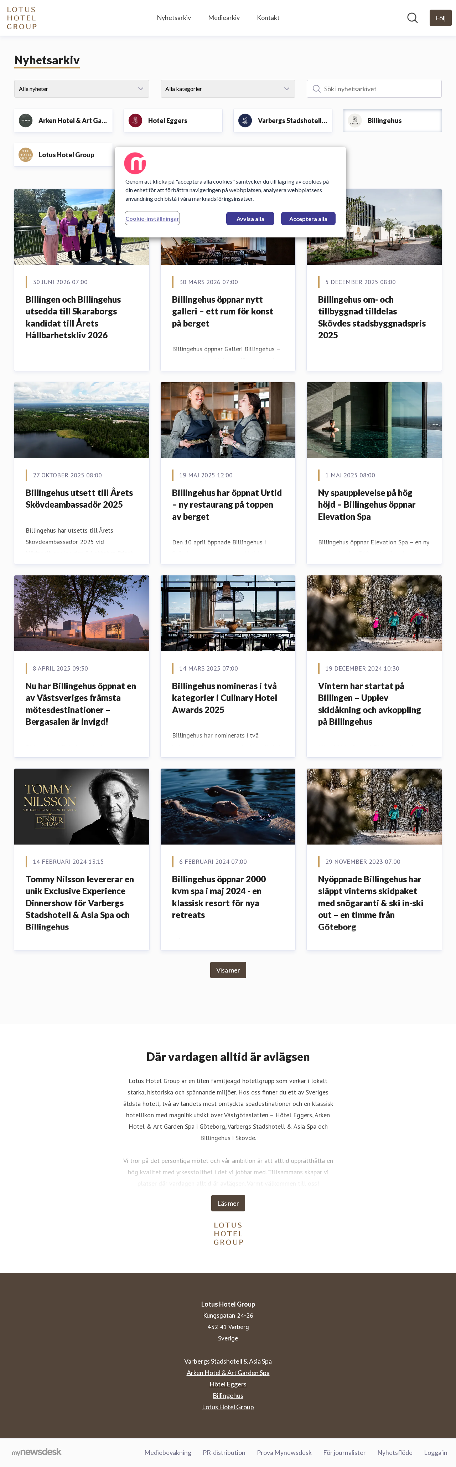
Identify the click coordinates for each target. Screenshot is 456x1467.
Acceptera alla (308, 218)
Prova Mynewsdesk (284, 1452)
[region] (230, 192)
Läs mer (228, 1203)
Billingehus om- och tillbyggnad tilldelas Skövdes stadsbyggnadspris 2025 (372, 317)
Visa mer (228, 970)
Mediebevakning (167, 1452)
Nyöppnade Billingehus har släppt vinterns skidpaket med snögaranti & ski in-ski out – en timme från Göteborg (371, 903)
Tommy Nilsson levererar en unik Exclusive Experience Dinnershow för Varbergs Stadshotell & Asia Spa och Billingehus (80, 903)
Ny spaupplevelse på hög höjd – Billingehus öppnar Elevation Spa (367, 504)
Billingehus (228, 1395)
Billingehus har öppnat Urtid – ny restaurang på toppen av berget (227, 504)
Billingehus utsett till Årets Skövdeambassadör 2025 (79, 498)
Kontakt (268, 17)
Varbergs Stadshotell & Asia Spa (228, 1361)
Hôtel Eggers (228, 1384)
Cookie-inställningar (152, 218)
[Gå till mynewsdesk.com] (37, 1452)
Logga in (435, 1452)
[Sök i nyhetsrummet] (412, 18)
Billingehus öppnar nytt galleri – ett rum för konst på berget (222, 311)
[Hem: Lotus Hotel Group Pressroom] (21, 17)
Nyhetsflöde (395, 1452)
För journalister (344, 1452)
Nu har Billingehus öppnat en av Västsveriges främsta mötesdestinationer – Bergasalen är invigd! (81, 704)
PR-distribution (224, 1452)
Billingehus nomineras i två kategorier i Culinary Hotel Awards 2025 (224, 698)
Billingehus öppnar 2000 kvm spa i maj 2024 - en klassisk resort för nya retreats (219, 897)
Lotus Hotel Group (228, 1407)
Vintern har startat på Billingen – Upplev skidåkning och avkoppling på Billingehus (369, 704)
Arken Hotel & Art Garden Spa (228, 1372)
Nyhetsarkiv (174, 17)
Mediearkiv (224, 17)
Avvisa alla (250, 218)
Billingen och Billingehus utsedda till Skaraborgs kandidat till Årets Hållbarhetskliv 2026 (73, 317)
